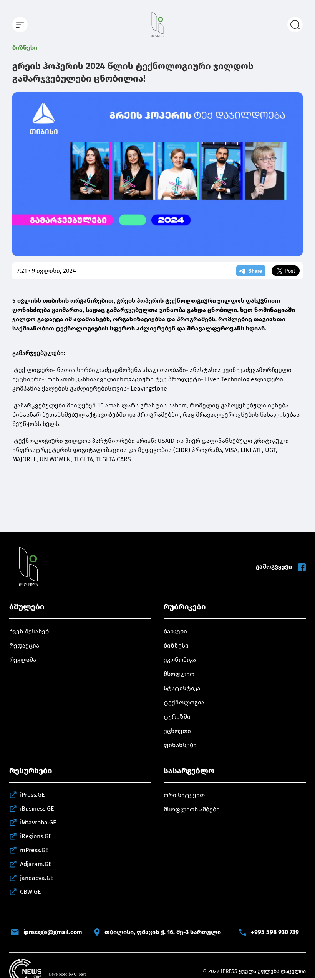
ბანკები (175, 631)
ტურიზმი (177, 716)
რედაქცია (24, 645)
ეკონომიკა (180, 659)
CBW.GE (30, 891)
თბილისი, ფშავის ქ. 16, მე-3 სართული (162, 932)
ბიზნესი (24, 47)
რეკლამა (22, 659)
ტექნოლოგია (184, 702)
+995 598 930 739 (275, 932)
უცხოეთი (177, 730)
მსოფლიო (179, 674)
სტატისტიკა (182, 688)
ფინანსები (180, 745)
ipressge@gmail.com (52, 932)
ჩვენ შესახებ (29, 631)
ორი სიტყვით (184, 795)
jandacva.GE (37, 877)
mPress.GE (34, 850)
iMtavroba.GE (38, 822)
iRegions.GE (36, 836)
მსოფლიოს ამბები (192, 809)
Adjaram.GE (36, 864)
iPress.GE (32, 794)
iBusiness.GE (37, 808)
